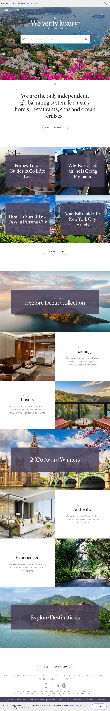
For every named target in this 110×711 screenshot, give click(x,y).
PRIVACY (54, 679)
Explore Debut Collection (55, 302)
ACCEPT (99, 706)
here (36, 3)
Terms (6, 707)
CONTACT (67, 679)
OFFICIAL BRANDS (72, 676)
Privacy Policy (74, 706)
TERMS (42, 679)
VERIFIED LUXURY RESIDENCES (30, 676)
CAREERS (54, 676)
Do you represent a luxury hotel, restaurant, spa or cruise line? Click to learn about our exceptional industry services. (55, 701)
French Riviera (98, 61)
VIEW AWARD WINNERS (55, 127)
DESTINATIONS (79, 61)
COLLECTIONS (55, 298)
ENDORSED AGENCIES (96, 676)
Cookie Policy (23, 707)
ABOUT (7, 676)
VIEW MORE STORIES (55, 252)
